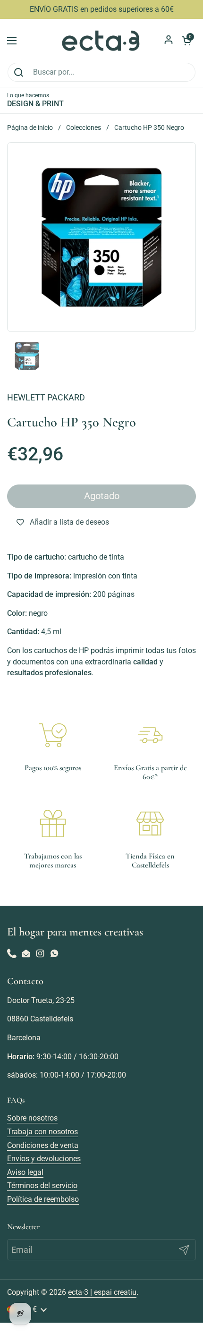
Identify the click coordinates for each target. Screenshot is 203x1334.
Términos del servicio (42, 1185)
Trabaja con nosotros (42, 1131)
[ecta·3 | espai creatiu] (101, 41)
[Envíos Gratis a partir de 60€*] (150, 735)
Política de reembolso (43, 1199)
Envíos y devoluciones (44, 1158)
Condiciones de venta (42, 1145)
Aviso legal (25, 1172)
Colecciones (83, 127)
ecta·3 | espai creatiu (102, 1292)
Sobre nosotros (32, 1117)
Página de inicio (30, 127)
